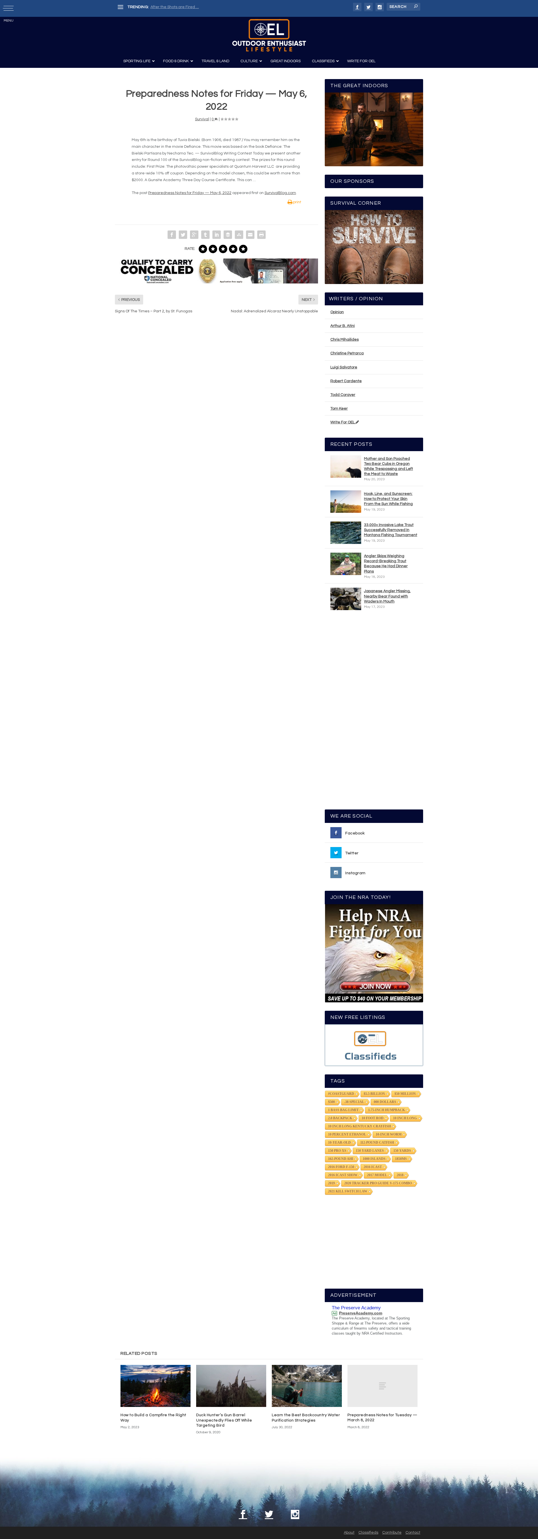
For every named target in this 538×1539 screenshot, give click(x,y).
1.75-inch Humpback (386, 1110)
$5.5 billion (374, 1094)
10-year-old (339, 1143)
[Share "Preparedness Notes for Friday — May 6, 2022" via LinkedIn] (216, 234)
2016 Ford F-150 (341, 1167)
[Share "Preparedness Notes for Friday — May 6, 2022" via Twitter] (183, 234)
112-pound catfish (377, 1143)
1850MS (401, 1159)
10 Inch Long (405, 1118)
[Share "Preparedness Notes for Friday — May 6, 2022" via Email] (250, 234)
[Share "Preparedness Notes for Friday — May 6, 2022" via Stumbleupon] (239, 234)
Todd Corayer (342, 395)
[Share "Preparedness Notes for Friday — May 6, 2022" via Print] (261, 234)
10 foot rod (373, 1118)
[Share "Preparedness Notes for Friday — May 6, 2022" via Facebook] (171, 234)
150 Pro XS (337, 1151)
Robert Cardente (346, 381)
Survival (202, 119)
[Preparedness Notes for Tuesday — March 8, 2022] (382, 1386)
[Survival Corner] (374, 247)
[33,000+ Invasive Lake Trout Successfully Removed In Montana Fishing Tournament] (345, 533)
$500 (331, 1102)
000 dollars (385, 1102)
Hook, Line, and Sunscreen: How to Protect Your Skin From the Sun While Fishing (388, 499)
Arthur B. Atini (342, 326)
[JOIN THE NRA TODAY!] (374, 953)
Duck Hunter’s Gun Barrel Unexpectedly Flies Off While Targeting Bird (224, 1420)
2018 (400, 1175)
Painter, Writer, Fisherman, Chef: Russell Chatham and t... (202, 7)
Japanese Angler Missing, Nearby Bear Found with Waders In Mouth (387, 596)
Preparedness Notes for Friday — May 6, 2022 (189, 193)
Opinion (337, 312)
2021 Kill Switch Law (347, 1191)
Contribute (392, 1533)
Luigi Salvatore (343, 367)
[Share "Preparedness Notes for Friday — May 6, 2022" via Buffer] (227, 234)
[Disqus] (216, 403)
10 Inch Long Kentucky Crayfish (359, 1126)
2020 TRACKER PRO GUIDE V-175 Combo (378, 1183)
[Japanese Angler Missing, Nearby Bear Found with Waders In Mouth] (345, 599)
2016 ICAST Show (343, 1175)
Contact (412, 1533)
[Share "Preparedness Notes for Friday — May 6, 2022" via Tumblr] (205, 234)
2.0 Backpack (340, 1118)
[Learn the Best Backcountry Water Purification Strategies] (307, 1386)
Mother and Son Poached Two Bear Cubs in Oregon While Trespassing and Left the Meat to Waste (388, 466)
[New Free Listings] (374, 1045)
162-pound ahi (340, 1159)
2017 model (377, 1175)
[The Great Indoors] (374, 129)
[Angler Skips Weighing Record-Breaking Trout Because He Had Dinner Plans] (345, 564)
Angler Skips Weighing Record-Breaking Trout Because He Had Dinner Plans (386, 563)
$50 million (405, 1094)
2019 (331, 1183)
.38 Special (354, 1102)
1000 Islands (374, 1159)
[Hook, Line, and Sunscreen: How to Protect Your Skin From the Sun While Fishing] (345, 501)
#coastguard (341, 1094)
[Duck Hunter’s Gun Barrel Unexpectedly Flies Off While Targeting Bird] (231, 1386)
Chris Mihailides (344, 340)
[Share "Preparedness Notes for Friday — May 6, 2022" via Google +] (194, 234)
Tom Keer (339, 408)
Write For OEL (343, 422)
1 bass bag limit (343, 1110)
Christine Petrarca (347, 353)
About (349, 1533)
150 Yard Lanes (370, 1151)
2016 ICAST (373, 1167)
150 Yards (402, 1151)
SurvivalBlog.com (280, 193)
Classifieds (368, 1533)
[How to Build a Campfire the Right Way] (155, 1386)
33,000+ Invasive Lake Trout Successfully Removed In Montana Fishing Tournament (390, 530)
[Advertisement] (374, 712)
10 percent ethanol (347, 1134)
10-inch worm (389, 1134)
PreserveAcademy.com (360, 1313)
